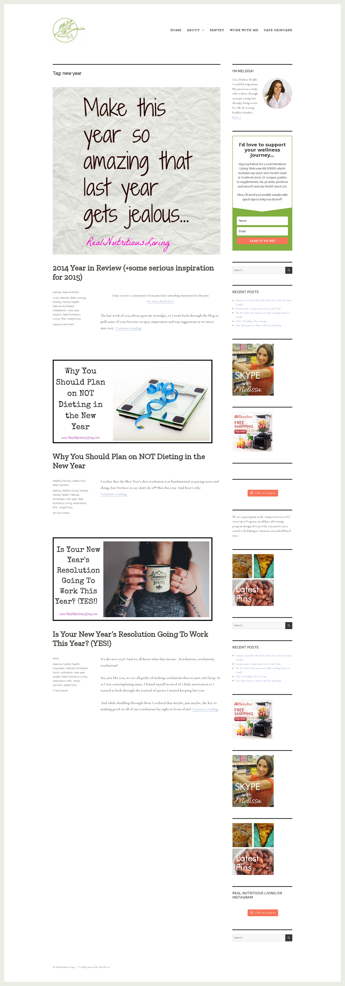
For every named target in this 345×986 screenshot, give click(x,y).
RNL (63, 318)
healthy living (70, 490)
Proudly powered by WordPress (94, 967)
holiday (57, 301)
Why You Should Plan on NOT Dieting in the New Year (129, 460)
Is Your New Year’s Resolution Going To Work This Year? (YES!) (130, 638)
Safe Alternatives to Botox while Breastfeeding (258, 325)
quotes (57, 676)
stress (76, 680)
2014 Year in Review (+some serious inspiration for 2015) (133, 272)
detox (73, 297)
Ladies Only (78, 480)
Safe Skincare (278, 30)
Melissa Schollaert (63, 306)
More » (236, 117)
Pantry (217, 30)
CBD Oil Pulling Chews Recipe (251, 321)
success (57, 685)
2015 (55, 297)
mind (56, 672)
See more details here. (160, 301)
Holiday (57, 292)
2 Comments (60, 690)
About (193, 30)
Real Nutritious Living (74, 676)
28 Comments (61, 512)
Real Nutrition (71, 292)
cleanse (64, 297)
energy (82, 297)
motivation (66, 672)
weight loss (74, 318)
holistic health (70, 301)
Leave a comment (63, 324)
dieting (57, 490)
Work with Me (244, 30)
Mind (56, 658)
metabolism (60, 310)
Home (176, 30)
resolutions (79, 503)
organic (57, 314)
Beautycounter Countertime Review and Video (258, 308)
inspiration (59, 668)
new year (73, 310)
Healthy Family (61, 480)
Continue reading (128, 328)
